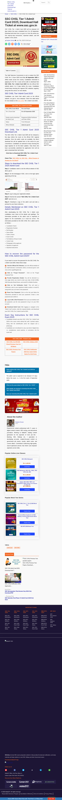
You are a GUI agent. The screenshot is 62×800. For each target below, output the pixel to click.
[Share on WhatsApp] (6, 44)
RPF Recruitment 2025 (53, 616)
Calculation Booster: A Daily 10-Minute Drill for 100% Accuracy (49, 141)
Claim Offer (51, 798)
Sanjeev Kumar (10, 40)
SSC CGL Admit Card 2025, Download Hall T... (12, 569)
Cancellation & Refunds (26, 793)
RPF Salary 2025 (53, 625)
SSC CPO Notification (35, 616)
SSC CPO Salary (34, 624)
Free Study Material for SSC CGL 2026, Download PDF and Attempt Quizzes (49, 105)
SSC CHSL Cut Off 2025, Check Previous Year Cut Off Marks (13, 344)
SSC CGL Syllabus (7, 620)
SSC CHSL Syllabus (16, 620)
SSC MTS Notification (26, 616)
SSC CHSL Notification (17, 616)
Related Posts (9, 554)
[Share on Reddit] (12, 44)
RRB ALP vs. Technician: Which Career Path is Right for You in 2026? (49, 87)
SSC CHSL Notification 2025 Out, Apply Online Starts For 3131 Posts (30, 352)
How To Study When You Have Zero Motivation (49, 114)
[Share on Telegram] (9, 44)
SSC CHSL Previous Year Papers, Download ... (30, 564)
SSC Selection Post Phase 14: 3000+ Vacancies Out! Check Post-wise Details (49, 123)
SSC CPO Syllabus (34, 620)
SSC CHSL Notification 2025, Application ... (13, 585)
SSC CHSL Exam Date (17, 624)
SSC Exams (27, 3)
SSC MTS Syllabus (25, 620)
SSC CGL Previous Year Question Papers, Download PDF (49, 96)
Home (6, 14)
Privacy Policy (48, 793)
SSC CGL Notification (8, 616)
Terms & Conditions (39, 793)
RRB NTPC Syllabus (44, 620)
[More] (33, 1)
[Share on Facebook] (15, 44)
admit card (9, 547)
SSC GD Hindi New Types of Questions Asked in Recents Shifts (49, 77)
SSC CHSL (14, 14)
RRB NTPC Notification (44, 616)
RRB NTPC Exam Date (44, 624)
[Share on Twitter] (19, 44)
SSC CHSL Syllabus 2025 (30, 342)
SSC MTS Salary (25, 628)
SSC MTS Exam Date (26, 624)
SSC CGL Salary (7, 628)
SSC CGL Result (7, 624)
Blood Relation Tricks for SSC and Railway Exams (49, 132)
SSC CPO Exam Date (35, 628)
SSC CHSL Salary (16, 628)
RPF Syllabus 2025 (52, 621)
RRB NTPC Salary (44, 628)
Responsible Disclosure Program (10, 793)
